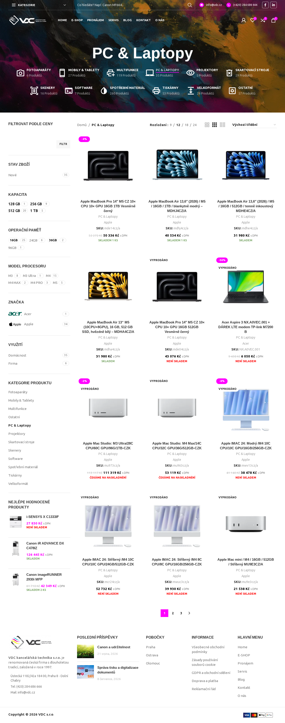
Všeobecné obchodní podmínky (208, 649)
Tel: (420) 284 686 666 (26, 686)
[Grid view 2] (207, 125)
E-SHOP (244, 655)
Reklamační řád (204, 689)
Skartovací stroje (21, 442)
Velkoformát (18, 484)
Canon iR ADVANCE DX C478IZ (45, 545)
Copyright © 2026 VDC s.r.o (30, 714)
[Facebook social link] (265, 5)
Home (242, 647)
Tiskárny (15, 475)
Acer (245, 343)
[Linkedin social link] (273, 5)
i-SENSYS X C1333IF (42, 517)
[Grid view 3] (214, 125)
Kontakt (244, 687)
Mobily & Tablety (21, 400)
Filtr (63, 143)
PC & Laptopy (19, 425)
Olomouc (153, 663)
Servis (242, 671)
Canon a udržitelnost (113, 647)
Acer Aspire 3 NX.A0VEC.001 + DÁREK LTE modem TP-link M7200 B (245, 327)
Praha (150, 647)
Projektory (16, 434)
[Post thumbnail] (85, 651)
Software (15, 459)
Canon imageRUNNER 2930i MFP (44, 577)
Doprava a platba (205, 681)
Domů (82, 125)
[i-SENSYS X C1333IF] (15, 524)
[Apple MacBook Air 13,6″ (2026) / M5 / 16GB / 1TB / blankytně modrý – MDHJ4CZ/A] (177, 166)
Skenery (14, 450)
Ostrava (152, 655)
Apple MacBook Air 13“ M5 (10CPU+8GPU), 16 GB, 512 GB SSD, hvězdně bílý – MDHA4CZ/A (108, 327)
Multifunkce (17, 409)
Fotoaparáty (17, 392)
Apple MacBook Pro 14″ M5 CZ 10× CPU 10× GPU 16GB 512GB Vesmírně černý (177, 327)
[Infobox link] (210, 5)
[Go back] (86, 53)
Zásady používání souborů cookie (205, 662)
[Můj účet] (243, 20)
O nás (242, 696)
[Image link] (29, 642)
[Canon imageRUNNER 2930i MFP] (15, 584)
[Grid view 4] (222, 125)
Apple (108, 222)
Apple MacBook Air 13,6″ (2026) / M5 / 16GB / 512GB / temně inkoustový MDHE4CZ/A (245, 206)
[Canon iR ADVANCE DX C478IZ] (15, 553)
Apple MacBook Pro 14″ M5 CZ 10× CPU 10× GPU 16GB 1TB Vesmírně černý (108, 206)
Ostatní (14, 417)
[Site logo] (27, 20)
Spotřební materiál (23, 467)
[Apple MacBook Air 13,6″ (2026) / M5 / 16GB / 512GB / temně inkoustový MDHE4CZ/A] (246, 166)
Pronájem (245, 663)
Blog (241, 679)
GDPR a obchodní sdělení (211, 673)
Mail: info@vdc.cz (23, 692)
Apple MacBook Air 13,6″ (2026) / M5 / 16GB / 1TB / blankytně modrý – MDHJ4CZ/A (176, 206)
